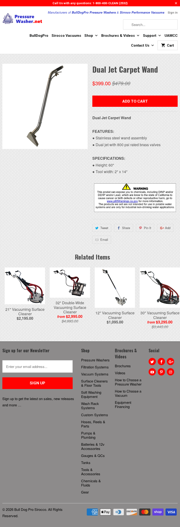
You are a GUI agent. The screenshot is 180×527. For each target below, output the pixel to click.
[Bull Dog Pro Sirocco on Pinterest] (161, 371)
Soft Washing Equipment (91, 394)
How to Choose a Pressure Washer (128, 381)
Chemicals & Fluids (91, 482)
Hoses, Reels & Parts (93, 423)
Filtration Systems (95, 366)
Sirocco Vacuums (66, 35)
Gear (85, 492)
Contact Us (140, 45)
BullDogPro (39, 35)
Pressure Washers (95, 359)
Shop (89, 35)
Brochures (123, 365)
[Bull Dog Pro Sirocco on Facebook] (161, 361)
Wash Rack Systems (90, 405)
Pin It (147, 228)
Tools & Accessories (90, 471)
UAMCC (171, 35)
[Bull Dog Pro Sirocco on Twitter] (152, 361)
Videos (120, 372)
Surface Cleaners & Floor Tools (94, 383)
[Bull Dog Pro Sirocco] (22, 19)
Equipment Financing (123, 404)
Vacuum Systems (95, 373)
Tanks (85, 462)
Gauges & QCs (93, 455)
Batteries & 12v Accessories (93, 446)
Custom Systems (94, 414)
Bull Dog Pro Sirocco (30, 509)
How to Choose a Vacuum (128, 393)
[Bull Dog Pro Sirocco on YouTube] (152, 371)
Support (150, 35)
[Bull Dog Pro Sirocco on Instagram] (170, 371)
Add (167, 228)
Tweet (104, 228)
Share (126, 228)
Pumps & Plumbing (88, 435)
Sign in (173, 12)
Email (104, 239)
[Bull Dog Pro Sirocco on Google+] (170, 361)
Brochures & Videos (118, 35)
